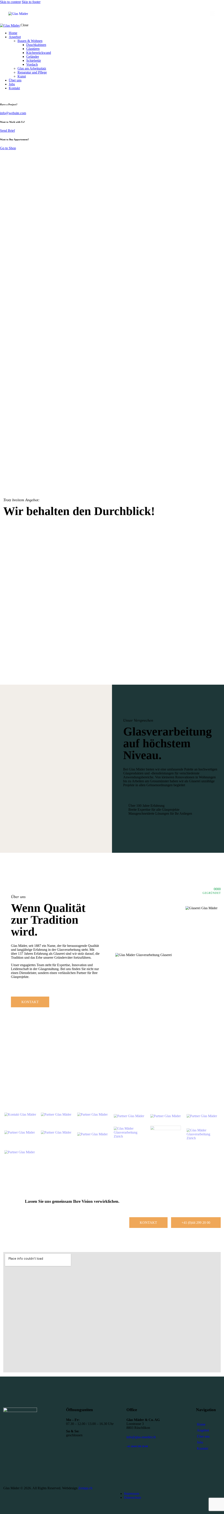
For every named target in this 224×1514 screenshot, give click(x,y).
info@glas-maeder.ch (141, 1437)
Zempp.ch (85, 1488)
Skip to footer (31, 2)
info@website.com (13, 113)
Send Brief (7, 130)
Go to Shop (8, 148)
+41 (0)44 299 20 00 (137, 1446)
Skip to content (10, 2)
